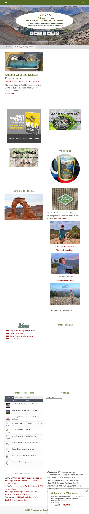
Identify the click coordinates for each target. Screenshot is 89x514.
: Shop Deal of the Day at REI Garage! (20, 331)
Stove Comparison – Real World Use (24, 436)
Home (9, 47)
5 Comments (35, 81)
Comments (19, 398)
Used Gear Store (13, 339)
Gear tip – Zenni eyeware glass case (28, 478)
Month (28, 400)
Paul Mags (24, 81)
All (34, 400)
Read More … (11, 93)
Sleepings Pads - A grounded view (23, 462)
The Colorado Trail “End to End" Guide (24, 404)
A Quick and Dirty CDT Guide (21, 430)
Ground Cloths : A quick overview (23, 449)
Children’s (71, 246)
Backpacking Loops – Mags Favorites (24, 410)
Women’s (58, 246)
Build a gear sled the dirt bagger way (24, 455)
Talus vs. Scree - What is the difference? (25, 442)
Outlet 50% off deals (15, 333)
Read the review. (60, 218)
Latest (27, 398)
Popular (9, 398)
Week (21, 400)
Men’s (64, 246)
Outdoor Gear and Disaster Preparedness (21, 76)
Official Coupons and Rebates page (19, 336)
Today (15, 400)
